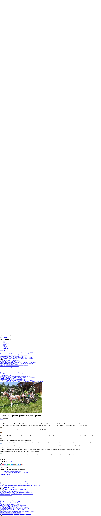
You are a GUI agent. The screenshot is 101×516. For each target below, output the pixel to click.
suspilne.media (2, 457)
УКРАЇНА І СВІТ (6, 343)
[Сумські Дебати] (4, 337)
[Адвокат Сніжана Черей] (50, 16)
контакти (4, 347)
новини (2, 350)
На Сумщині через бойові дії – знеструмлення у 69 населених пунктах (16, 472)
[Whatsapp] (9, 464)
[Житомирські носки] (50, 24)
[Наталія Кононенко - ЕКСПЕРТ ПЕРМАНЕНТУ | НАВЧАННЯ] (50, 32)
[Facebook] (1, 464)
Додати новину (6, 348)
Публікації (4, 344)
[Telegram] (10, 464)
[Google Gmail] (22, 464)
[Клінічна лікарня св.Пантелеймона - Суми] (50, 8)
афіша (4, 345)
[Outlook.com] (20, 464)
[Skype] (12, 464)
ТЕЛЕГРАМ (10, 459)
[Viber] (14, 464)
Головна (4, 341)
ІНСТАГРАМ (10, 461)
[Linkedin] (7, 464)
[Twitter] (5, 464)
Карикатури (5, 346)
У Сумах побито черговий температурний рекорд (12, 471)
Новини (4, 342)
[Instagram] (3, 464)
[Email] (16, 464)
